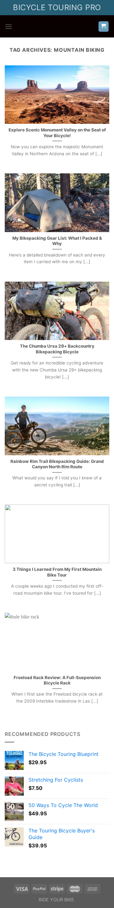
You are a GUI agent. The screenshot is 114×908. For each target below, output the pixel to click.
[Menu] (8, 26)
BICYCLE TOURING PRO (57, 7)
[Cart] (103, 26)
